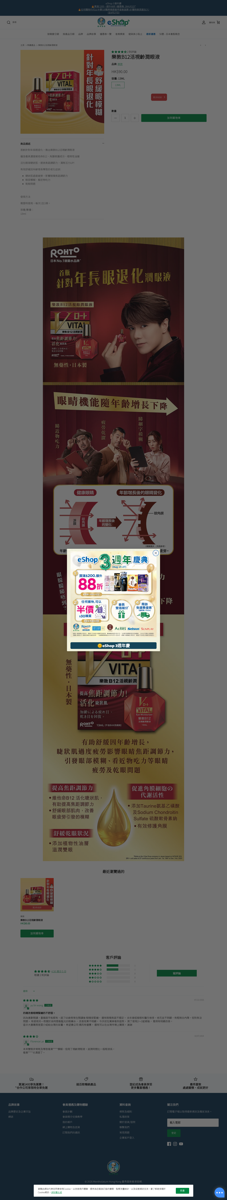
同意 (182, 1190)
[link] (113, 594)
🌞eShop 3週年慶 (113, 645)
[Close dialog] (156, 553)
